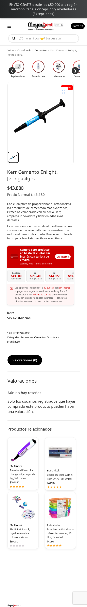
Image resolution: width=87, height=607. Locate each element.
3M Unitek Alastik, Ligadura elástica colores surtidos (20, 533)
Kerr (10, 312)
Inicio (10, 50)
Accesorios (27, 337)
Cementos (41, 50)
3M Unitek (16, 466)
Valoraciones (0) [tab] (25, 360)
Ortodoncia (24, 50)
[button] (63, 92)
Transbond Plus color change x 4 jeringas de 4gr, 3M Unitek (22, 474)
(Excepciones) (43, 14)
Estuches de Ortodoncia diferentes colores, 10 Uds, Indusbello (60, 533)
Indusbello (53, 525)
